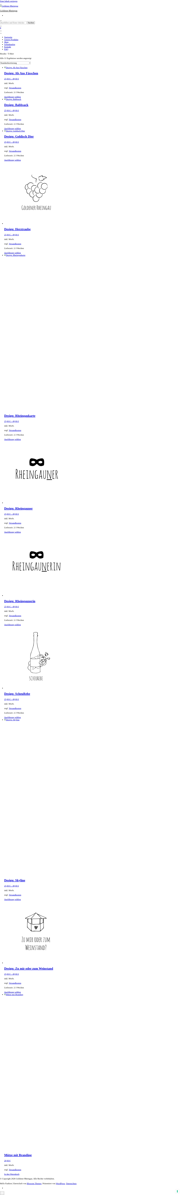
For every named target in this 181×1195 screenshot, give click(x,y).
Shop (6, 42)
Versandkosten (15, 88)
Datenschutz (71, 1183)
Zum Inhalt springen (8, 1)
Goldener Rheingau (8, 10)
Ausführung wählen (12, 97)
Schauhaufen (9, 44)
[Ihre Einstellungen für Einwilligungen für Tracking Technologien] (177, 1191)
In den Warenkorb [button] (11, 1174)
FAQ (6, 49)
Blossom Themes (34, 1183)
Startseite (8, 37)
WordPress (60, 1183)
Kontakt (7, 47)
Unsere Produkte (11, 39)
